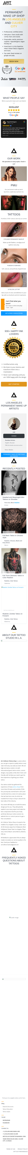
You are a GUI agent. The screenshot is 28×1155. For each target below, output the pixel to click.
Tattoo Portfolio (9, 494)
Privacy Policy (23, 1149)
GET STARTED (14, 384)
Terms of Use (10, 1149)
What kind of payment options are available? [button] (11, 890)
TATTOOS (14, 214)
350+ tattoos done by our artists (17, 218)
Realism (17, 502)
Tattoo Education (8, 1109)
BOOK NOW (13, 61)
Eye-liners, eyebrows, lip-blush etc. (14, 192)
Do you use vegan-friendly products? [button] (13, 946)
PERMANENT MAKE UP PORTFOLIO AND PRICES (14, 455)
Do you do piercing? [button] (12, 967)
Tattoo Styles (6, 1111)
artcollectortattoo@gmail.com (14, 1136)
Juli (14, 432)
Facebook (6, 1123)
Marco (6, 545)
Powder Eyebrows (14, 265)
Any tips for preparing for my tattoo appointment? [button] (13, 913)
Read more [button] (5, 135)
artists (21, 32)
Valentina (7, 583)
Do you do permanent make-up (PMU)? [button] (11, 961)
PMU (14, 185)
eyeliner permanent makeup (14, 239)
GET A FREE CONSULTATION (14, 313)
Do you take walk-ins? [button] (13, 875)
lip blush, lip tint (14, 289)
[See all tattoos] (14, 203)
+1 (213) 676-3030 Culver (10, 1134)
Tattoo (15, 48)
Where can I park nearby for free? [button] (13, 882)
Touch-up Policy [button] (11, 939)
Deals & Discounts (8, 1106)
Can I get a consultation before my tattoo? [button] (12, 905)
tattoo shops (16, 787)
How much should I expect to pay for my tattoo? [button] (13, 953)
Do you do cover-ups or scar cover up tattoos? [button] (12, 932)
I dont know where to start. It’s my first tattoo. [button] (13, 869)
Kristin (6, 505)
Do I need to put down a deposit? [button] (12, 897)
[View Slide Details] (14, 173)
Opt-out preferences (20, 1151)
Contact (14, 436)
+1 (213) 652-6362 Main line (11, 1131)
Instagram (6, 1120)
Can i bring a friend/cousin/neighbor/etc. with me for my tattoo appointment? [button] (12, 922)
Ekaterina (7, 621)
